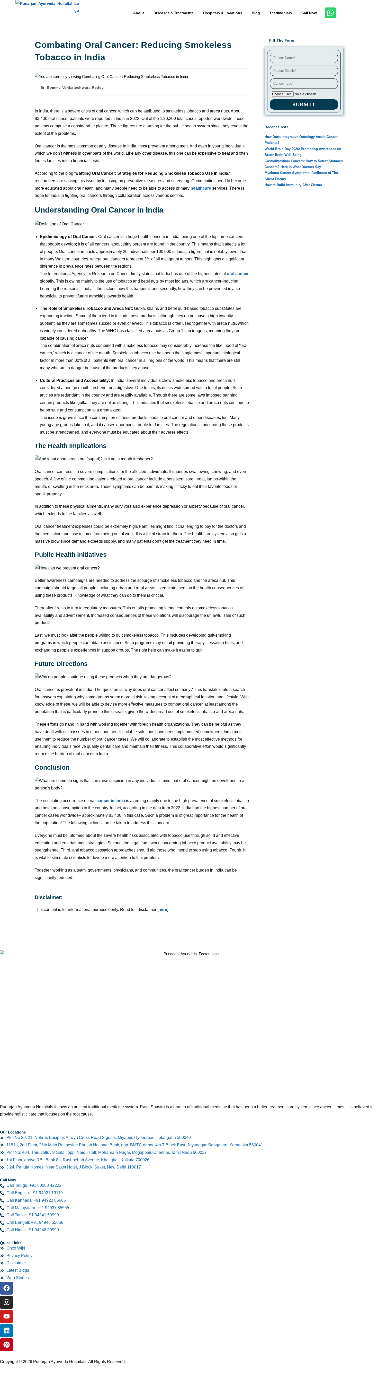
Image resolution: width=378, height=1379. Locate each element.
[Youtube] (6, 1316)
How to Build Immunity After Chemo (293, 185)
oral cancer (238, 273)
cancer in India (110, 800)
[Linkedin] (6, 1330)
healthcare (201, 188)
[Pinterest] (6, 1344)
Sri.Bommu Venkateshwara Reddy (72, 87)
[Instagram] (6, 1302)
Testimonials (280, 13)
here (162, 909)
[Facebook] (6, 1288)
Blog (256, 13)
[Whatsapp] (330, 12)
